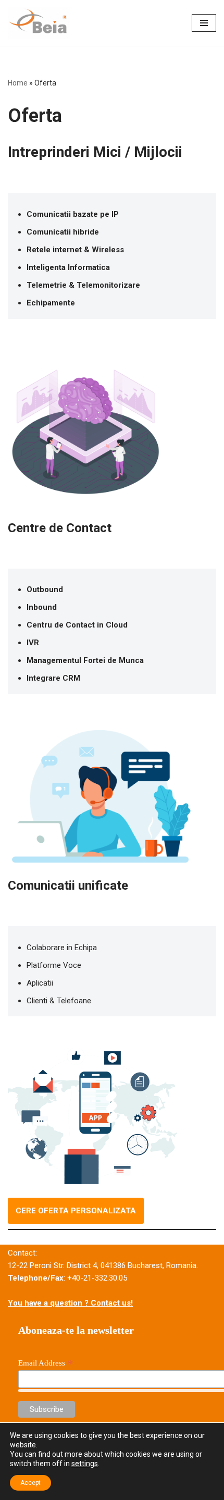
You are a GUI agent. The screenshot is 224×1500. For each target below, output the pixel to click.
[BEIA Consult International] (39, 23)
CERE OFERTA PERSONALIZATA (76, 1210)
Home (18, 83)
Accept (30, 1482)
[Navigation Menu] (204, 23)
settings (84, 1463)
